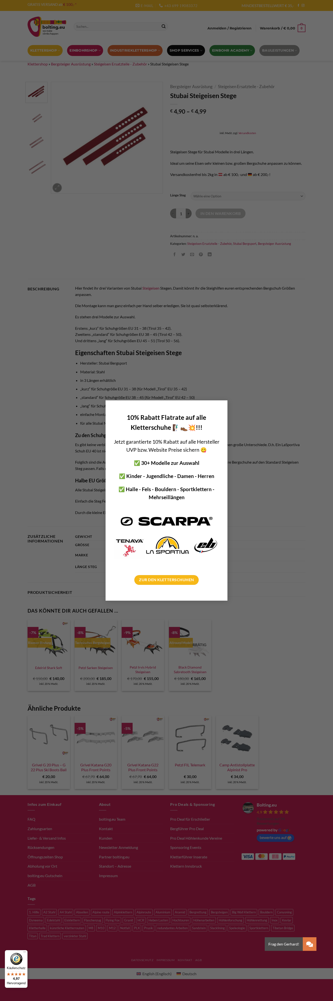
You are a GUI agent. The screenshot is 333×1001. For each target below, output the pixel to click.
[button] (309, 944)
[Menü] (25, 953)
